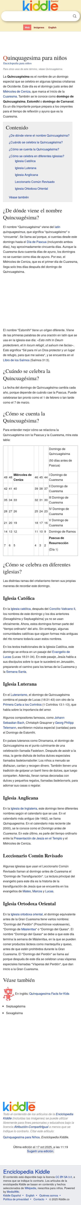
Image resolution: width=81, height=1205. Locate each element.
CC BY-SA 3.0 (64, 1177)
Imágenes (39, 27)
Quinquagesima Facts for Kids (49, 993)
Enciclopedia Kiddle (26, 1171)
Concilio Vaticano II (62, 608)
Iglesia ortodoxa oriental (27, 914)
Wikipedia (30, 1188)
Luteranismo (19, 694)
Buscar (74, 16)
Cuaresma (10, 96)
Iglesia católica (21, 608)
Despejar (67, 16)
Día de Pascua (37, 242)
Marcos (37, 891)
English (52, 27)
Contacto (39, 1199)
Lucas (49, 891)
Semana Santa (16, 671)
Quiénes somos (48, 1195)
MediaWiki (13, 1191)
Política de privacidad (16, 1199)
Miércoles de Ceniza (17, 91)
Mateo (27, 891)
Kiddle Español (12, 1195)
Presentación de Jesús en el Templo (38, 838)
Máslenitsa (28, 929)
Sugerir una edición (40, 1151)
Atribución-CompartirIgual (31, 1127)
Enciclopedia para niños (17, 63)
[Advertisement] (40, 42)
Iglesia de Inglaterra (24, 808)
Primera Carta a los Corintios (22, 704)
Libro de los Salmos (16, 360)
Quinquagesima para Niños (21, 1137)
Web (27, 27)
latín (57, 227)
